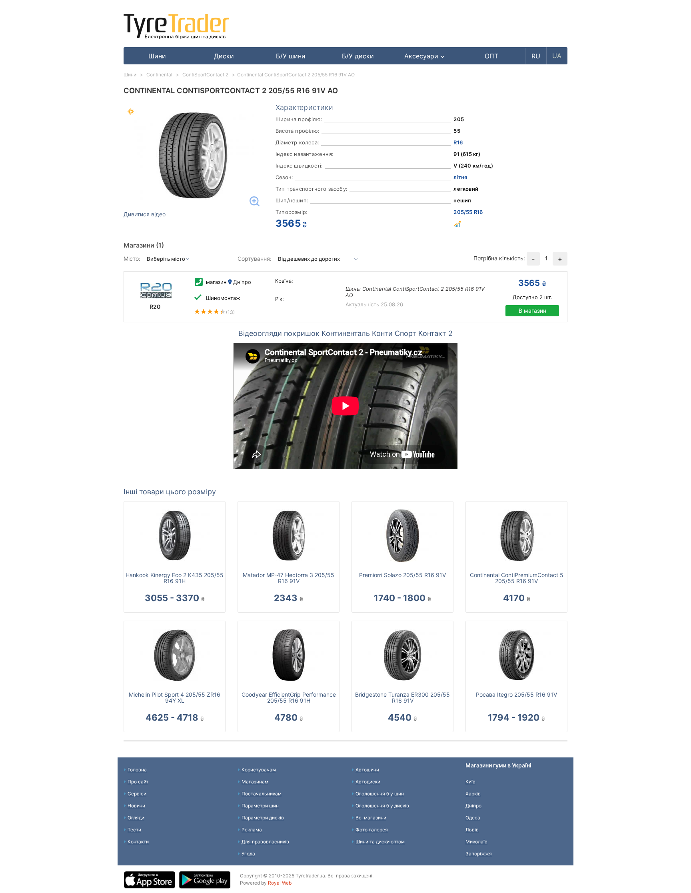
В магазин (532, 310)
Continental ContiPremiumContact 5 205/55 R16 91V (516, 577)
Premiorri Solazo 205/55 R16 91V (402, 574)
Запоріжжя (478, 854)
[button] (424, 56)
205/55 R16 (468, 212)
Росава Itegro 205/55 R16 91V (516, 694)
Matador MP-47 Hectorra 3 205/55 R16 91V (288, 577)
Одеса (472, 818)
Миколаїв (476, 842)
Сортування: (255, 258)
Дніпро (473, 806)
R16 (458, 142)
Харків (473, 794)
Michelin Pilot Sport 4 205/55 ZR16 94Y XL (174, 697)
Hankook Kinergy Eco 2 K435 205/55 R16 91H (175, 577)
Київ (470, 782)
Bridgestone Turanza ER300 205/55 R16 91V (402, 697)
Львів (472, 830)
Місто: (132, 258)
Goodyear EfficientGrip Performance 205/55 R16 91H (289, 697)
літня (460, 177)
